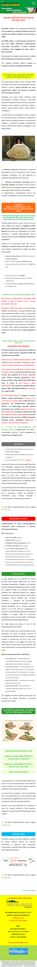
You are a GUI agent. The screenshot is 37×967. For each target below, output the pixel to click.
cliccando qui (6, 509)
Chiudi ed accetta (29, 966)
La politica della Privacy (14, 966)
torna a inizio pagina (28, 890)
